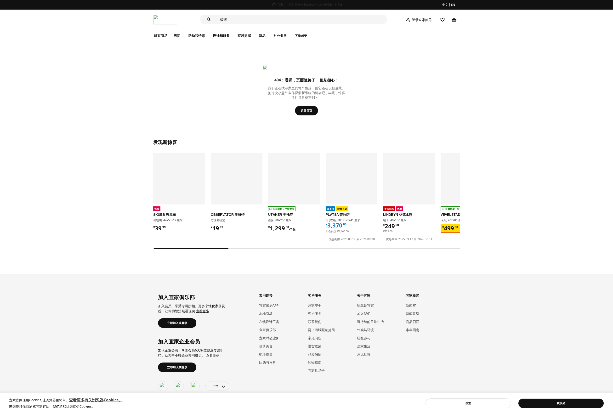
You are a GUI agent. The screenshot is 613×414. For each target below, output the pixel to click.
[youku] (195, 386)
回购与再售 (267, 362)
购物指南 (314, 362)
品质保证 (314, 354)
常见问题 (314, 338)
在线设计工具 (269, 321)
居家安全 (314, 305)
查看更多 (202, 311)
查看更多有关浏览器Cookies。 (95, 400)
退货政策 (314, 346)
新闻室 (411, 305)
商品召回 (412, 321)
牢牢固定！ (414, 330)
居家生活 (363, 346)
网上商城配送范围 (321, 330)
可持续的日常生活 (370, 321)
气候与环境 (365, 330)
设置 (468, 403)
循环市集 (265, 354)
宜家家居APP (268, 305)
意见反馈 (363, 354)
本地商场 (265, 313)
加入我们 (363, 313)
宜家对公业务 (269, 338)
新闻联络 (412, 313)
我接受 (561, 403)
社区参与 (363, 338)
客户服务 (314, 313)
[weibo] (179, 386)
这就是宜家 (365, 305)
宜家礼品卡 (316, 370)
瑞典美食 (265, 346)
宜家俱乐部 (267, 330)
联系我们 (314, 321)
